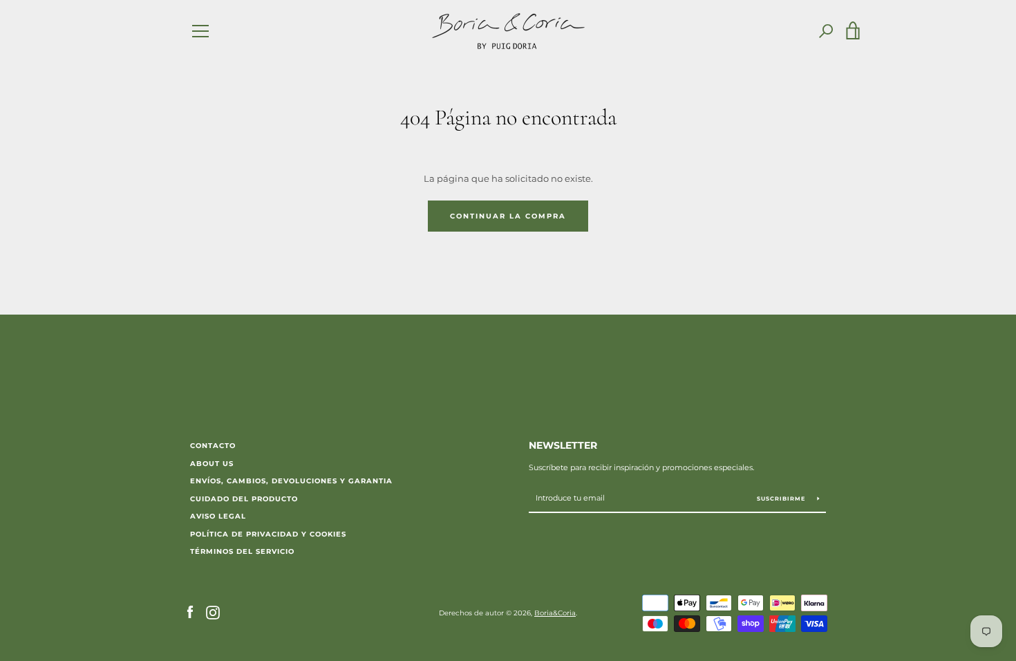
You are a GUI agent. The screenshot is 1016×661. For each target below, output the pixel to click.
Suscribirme (782, 498)
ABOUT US (212, 463)
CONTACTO (213, 445)
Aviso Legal (218, 516)
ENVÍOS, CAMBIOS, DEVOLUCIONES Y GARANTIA (291, 481)
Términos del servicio (242, 551)
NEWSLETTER (563, 445)
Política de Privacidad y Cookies (268, 534)
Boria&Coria (555, 612)
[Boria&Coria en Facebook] (190, 612)
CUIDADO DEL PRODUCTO (244, 499)
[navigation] (200, 31)
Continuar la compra (508, 216)
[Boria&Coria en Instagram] (213, 612)
